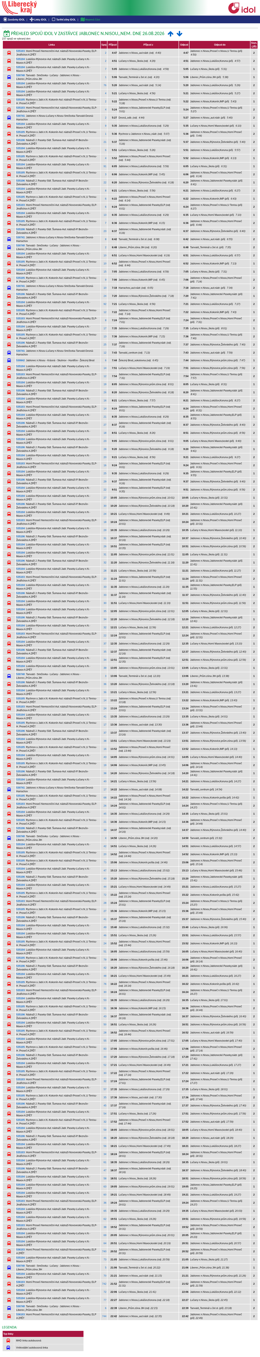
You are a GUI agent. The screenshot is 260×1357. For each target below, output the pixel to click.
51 (105, 951)
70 (105, 1275)
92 (105, 304)
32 (105, 562)
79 (105, 959)
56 (105, 1146)
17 (105, 328)
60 (105, 1194)
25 (105, 344)
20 (105, 457)
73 (105, 862)
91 (105, 166)
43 (105, 757)
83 (105, 1048)
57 (105, 1089)
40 (105, 781)
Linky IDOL (40, 19)
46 (105, 935)
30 (105, 505)
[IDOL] (241, 13)
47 (105, 870)
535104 (20, 59)
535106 (20, 140)
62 (105, 1219)
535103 (20, 51)
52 (105, 1065)
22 (105, 182)
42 (105, 846)
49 (105, 927)
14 (105, 368)
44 (105, 886)
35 (105, 611)
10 (105, 255)
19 (105, 384)
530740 (20, 75)
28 (105, 449)
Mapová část (92, 19)
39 (105, 668)
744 (104, 1316)
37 (105, 643)
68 (105, 797)
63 (105, 1186)
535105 (20, 99)
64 (105, 1243)
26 (105, 392)
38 (105, 740)
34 (105, 619)
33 (105, 587)
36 (105, 684)
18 (105, 433)
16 (105, 400)
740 (104, 1251)
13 (105, 215)
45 (105, 813)
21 (105, 142)
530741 (20, 115)
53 (105, 1000)
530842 (20, 360)
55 (105, 1040)
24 (105, 296)
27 (105, 424)
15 (105, 271)
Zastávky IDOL (16, 19)
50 (105, 1024)
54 (105, 1113)
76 (105, 85)
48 (105, 975)
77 (105, 1300)
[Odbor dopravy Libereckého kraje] (19, 13)
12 (105, 312)
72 (105, 894)
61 (105, 1162)
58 (105, 1178)
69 (105, 1235)
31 (105, 538)
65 (105, 1211)
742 (104, 1283)
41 (105, 716)
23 (105, 231)
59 (105, 1129)
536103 (20, 1249)
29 (105, 481)
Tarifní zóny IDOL (66, 19)
